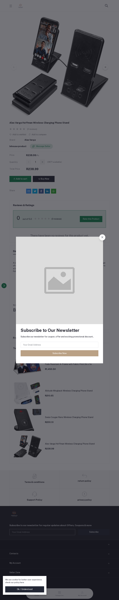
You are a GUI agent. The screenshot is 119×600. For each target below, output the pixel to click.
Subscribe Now (60, 353)
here (22, 582)
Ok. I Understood (25, 589)
